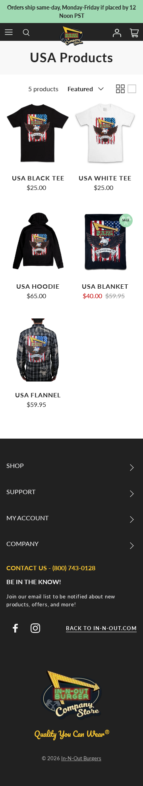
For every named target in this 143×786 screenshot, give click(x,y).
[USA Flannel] (38, 349)
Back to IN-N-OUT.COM (101, 628)
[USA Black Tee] (38, 133)
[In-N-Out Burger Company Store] (71, 36)
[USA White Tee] (105, 133)
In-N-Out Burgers (81, 758)
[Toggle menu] (8, 32)
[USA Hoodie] (38, 241)
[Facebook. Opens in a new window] (15, 628)
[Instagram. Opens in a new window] (35, 628)
